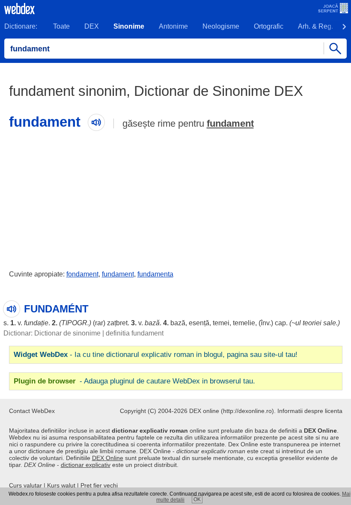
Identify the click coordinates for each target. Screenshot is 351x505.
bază (152, 323)
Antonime (173, 26)
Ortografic (268, 26)
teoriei (312, 323)
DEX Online (107, 457)
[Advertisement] (175, 198)
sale (329, 323)
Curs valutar (25, 485)
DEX (91, 26)
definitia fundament (135, 333)
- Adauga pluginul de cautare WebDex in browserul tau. (134, 381)
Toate (61, 26)
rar (99, 323)
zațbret (117, 323)
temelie (244, 323)
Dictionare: (20, 26)
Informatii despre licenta (309, 410)
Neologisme (220, 26)
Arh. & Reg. (315, 26)
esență (199, 323)
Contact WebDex (32, 410)
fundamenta (155, 274)
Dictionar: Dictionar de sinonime (52, 333)
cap (280, 323)
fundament (230, 123)
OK (197, 499)
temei (221, 323)
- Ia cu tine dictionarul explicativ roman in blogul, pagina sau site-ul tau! (155, 355)
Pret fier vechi (99, 485)
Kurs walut (61, 485)
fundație (36, 323)
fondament (82, 274)
